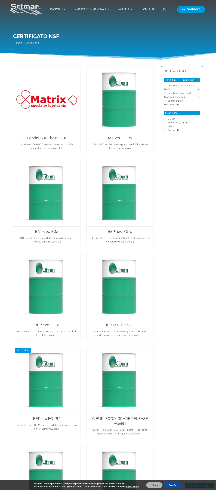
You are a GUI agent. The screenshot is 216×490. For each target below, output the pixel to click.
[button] (164, 9)
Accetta (172, 485)
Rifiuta (154, 485)
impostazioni (132, 486)
